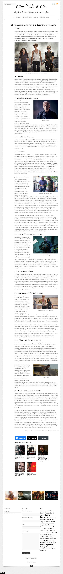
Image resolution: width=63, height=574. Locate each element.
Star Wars (53, 543)
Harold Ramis (46, 521)
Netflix (48, 535)
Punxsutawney (50, 536)
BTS (48, 511)
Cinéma (18, 17)
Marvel (54, 532)
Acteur (42, 511)
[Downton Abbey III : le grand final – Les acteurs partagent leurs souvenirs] (33, 499)
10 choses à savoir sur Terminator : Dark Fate (35, 26)
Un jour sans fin (46, 548)
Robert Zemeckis (45, 538)
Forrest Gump (53, 517)
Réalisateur (53, 538)
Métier (43, 534)
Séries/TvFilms (27, 17)
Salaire (43, 540)
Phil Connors (52, 535)
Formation (45, 517)
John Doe (52, 527)
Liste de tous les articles (10, 513)
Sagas (36, 17)
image (41, 525)
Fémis (41, 519)
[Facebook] (54, 4)
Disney (46, 514)
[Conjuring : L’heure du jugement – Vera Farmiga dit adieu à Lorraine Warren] (47, 499)
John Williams (48, 529)
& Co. (47, 17)
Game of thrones (46, 519)
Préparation (43, 537)
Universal (48, 547)
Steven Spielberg (47, 544)
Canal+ (52, 511)
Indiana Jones (47, 525)
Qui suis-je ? (7, 511)
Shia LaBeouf (47, 542)
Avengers (45, 511)
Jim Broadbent (46, 526)
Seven (42, 542)
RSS (57, 4)
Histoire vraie (51, 523)
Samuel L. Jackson (51, 541)
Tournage (43, 547)
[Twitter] (52, 4)
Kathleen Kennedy (48, 530)
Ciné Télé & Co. (31, 562)
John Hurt (42, 528)
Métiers (42, 17)
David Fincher (45, 513)
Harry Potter (45, 523)
